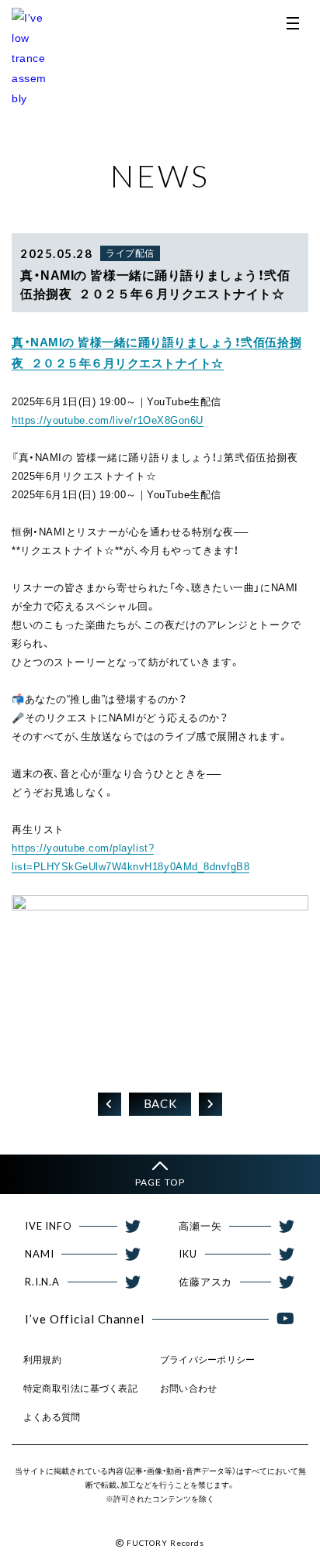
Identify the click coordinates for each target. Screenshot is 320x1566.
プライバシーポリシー (207, 1360)
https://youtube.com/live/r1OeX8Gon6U (107, 420)
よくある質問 (51, 1417)
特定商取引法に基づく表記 (80, 1388)
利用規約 (42, 1360)
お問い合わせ (188, 1388)
